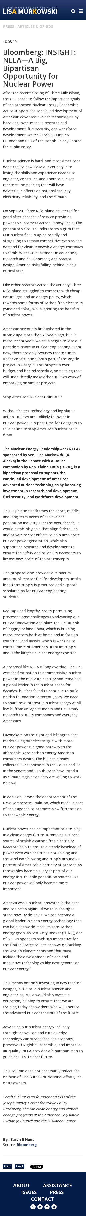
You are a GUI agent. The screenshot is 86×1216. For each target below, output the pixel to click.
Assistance (57, 1185)
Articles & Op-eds (35, 26)
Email (19, 1166)
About (21, 1185)
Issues (29, 1192)
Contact (42, 1199)
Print (7, 1166)
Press (8, 26)
